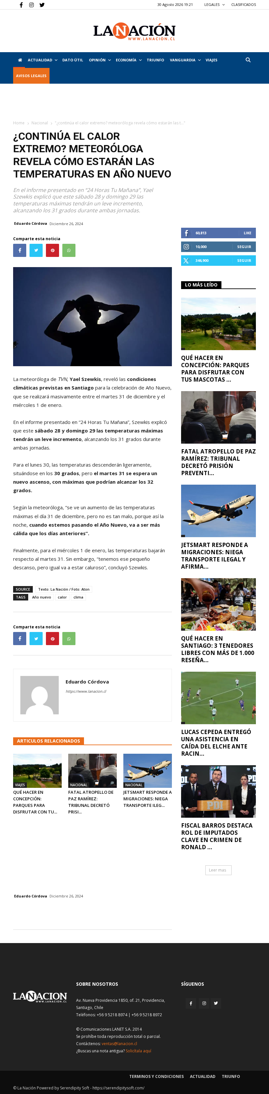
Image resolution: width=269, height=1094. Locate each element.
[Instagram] (29, 4)
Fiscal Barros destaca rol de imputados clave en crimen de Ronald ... (217, 836)
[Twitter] (40, 4)
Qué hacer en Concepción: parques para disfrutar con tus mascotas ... (215, 368)
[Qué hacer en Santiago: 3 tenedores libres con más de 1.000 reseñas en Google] (218, 604)
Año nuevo (41, 597)
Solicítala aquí (138, 1051)
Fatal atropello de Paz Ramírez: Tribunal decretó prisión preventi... (218, 462)
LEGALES (212, 4)
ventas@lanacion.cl (119, 1043)
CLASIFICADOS (243, 4)
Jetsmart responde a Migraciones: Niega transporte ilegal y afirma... (214, 555)
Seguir (244, 246)
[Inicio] (19, 60)
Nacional (39, 123)
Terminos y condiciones (156, 1076)
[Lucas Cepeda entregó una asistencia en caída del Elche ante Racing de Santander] (218, 698)
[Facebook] (18, 4)
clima (78, 597)
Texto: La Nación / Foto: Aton (64, 589)
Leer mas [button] (217, 870)
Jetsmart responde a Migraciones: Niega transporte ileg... (147, 798)
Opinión (97, 59)
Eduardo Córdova (30, 223)
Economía (126, 59)
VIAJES (211, 59)
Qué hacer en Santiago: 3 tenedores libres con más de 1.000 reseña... (217, 649)
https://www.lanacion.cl (86, 691)
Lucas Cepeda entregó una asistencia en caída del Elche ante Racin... (216, 742)
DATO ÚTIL (72, 59)
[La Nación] (134, 31)
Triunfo (155, 59)
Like (247, 232)
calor (62, 597)
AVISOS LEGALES (31, 75)
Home (19, 123)
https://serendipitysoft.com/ (118, 1088)
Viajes (20, 785)
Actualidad (40, 59)
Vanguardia (183, 59)
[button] (248, 60)
